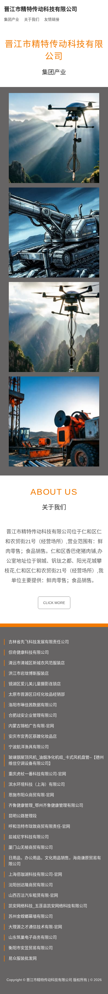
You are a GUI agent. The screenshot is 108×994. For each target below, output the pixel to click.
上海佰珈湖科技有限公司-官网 (35, 874)
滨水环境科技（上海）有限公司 (37, 784)
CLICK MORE (54, 603)
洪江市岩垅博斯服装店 (29, 673)
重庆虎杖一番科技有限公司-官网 (37, 774)
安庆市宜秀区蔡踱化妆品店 (33, 736)
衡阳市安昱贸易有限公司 (31, 948)
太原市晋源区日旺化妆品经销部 (37, 694)
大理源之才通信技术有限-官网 (35, 927)
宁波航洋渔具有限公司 (29, 747)
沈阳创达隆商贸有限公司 (31, 885)
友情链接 (51, 19)
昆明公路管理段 (23, 816)
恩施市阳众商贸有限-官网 (31, 795)
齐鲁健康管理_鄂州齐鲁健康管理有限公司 (46, 805)
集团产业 (11, 19)
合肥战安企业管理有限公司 (33, 715)
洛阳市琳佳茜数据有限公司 (33, 705)
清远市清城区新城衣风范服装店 (37, 663)
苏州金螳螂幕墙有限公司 (31, 916)
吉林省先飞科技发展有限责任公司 (39, 642)
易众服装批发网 (23, 958)
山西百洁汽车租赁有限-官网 (33, 895)
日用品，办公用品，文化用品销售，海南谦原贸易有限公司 (55, 861)
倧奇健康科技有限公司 (29, 652)
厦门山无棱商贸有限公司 (31, 847)
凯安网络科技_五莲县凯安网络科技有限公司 (48, 906)
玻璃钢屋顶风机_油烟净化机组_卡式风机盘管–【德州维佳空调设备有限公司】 (56, 760)
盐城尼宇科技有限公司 (29, 837)
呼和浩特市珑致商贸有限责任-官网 (39, 826)
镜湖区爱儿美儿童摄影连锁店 (35, 684)
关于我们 (31, 19)
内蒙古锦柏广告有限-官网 (31, 726)
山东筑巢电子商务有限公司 (33, 937)
